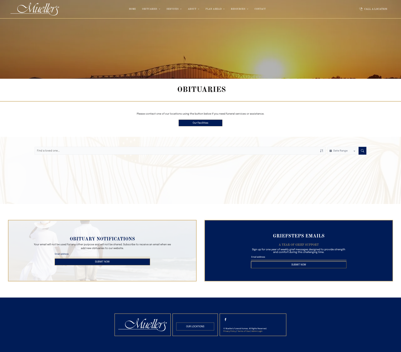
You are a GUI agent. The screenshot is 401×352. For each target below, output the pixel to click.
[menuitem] (132, 9)
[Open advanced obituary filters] (321, 151)
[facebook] (225, 319)
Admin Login (256, 331)
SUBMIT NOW (102, 261)
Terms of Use (243, 331)
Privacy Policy (229, 331)
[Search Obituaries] (362, 151)
